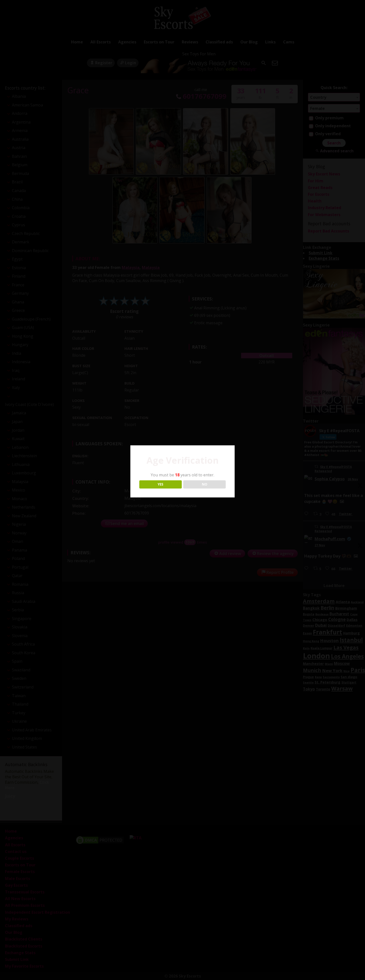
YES (160, 484)
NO (204, 484)
